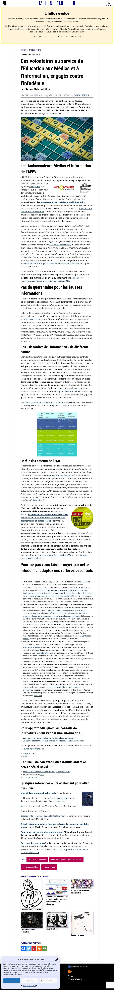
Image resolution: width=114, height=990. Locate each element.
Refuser (30, 981)
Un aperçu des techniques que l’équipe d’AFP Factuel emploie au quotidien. (53, 741)
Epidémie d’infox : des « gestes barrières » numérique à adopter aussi (52, 263)
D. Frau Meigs (37, 500)
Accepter (11, 981)
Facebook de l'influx (79, 966)
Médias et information (37, 859)
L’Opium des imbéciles (66, 391)
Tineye (26, 756)
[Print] (39, 948)
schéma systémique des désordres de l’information (46, 402)
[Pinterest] (34, 948)
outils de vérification (33, 748)
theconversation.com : (35, 319)
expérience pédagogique (58, 798)
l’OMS (47, 722)
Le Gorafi (86, 582)
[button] (56, 959)
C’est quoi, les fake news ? (33, 843)
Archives (71, 976)
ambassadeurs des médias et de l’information (63, 202)
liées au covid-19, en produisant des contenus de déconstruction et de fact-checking (44, 517)
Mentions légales (75, 979)
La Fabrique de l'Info (30, 867)
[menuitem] (25, 50)
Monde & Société (35, 50)
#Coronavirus (29, 647)
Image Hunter (29, 753)
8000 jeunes (34, 186)
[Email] (44, 948)
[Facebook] (23, 948)
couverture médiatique (59, 244)
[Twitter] (28, 948)
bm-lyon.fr (75, 36)
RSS (72, 971)
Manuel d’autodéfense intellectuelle (39, 793)
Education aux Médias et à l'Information (66, 859)
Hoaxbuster (33, 777)
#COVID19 (39, 647)
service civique (49, 867)
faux (23, 806)
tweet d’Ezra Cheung (44, 653)
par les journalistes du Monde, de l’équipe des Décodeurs (46, 771)
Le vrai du (60, 801)
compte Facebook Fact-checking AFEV (54, 555)
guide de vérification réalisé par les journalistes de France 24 (50, 738)
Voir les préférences (48, 981)
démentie (38, 695)
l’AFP (42, 774)
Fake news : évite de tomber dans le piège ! (42, 832)
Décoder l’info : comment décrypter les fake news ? (44, 816)
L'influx (23, 50)
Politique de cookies (29, 986)
